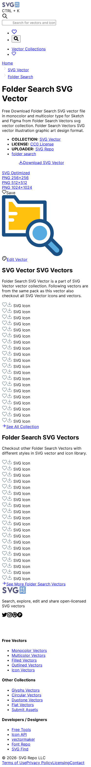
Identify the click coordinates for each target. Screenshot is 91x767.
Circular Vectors (26, 695)
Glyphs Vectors (26, 690)
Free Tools (21, 729)
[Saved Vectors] (14, 32)
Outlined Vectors (27, 665)
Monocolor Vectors (29, 650)
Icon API (19, 734)
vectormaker (23, 739)
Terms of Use (14, 762)
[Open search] (16, 39)
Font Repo (21, 744)
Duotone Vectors (27, 699)
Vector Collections (29, 48)
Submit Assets (25, 709)
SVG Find (20, 749)
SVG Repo (44, 148)
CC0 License (42, 144)
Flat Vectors (23, 704)
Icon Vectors (23, 669)
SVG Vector (50, 139)
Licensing (61, 762)
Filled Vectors (24, 660)
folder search (24, 153)
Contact (77, 762)
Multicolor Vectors (28, 655)
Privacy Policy (39, 762)
